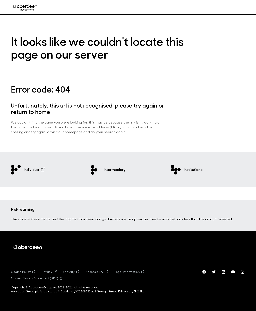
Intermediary (115, 169)
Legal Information (127, 272)
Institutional (193, 169)
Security (69, 272)
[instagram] (242, 271)
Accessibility (95, 272)
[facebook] (204, 271)
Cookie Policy (21, 272)
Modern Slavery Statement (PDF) (34, 278)
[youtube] (233, 271)
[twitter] (213, 271)
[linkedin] (223, 271)
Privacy (47, 272)
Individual (32, 169)
